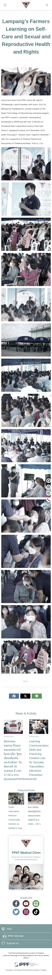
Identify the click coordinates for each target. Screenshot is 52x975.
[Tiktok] (35, 911)
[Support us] (3, 943)
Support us (13, 943)
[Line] (35, 903)
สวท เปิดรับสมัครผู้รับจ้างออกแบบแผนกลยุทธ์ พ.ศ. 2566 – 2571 (34, 816)
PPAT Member (16, 936)
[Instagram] (26, 911)
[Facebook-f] (16, 903)
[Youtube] (26, 903)
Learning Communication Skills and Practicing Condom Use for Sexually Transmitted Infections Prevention (38, 758)
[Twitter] (16, 911)
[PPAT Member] (5, 936)
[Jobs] (3, 929)
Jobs (9, 929)
